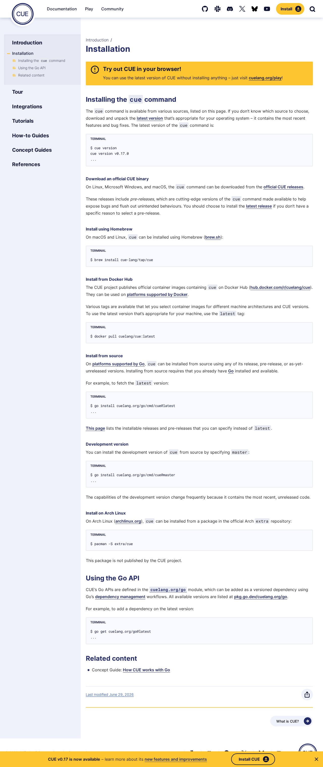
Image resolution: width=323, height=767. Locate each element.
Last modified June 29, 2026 (110, 694)
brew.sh (213, 237)
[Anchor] (102, 69)
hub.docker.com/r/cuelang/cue (280, 287)
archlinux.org (128, 521)
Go (231, 370)
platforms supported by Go (118, 363)
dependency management (120, 596)
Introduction (97, 39)
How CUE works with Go (146, 669)
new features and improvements (176, 759)
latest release (259, 206)
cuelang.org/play (265, 77)
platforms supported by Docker (157, 294)
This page (95, 428)
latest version (150, 118)
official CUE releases (283, 186)
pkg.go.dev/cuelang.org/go (260, 596)
